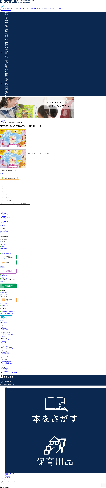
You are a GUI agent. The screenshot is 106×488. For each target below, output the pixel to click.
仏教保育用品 (5, 346)
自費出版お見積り (6, 371)
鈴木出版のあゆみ (6, 353)
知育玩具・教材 (5, 339)
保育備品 (4, 342)
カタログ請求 (5, 369)
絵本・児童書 (5, 329)
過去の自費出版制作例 (7, 363)
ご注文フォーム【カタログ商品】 (9, 372)
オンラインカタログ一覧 (7, 348)
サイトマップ (5, 382)
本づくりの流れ (5, 362)
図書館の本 (4, 328)
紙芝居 (3, 336)
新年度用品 (4, 344)
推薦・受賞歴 (5, 356)
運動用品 (4, 341)
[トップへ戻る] (0, 486)
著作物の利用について (7, 381)
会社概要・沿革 (5, 352)
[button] (12, 230)
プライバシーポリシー (7, 379)
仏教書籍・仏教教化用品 (7, 334)
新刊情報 (4, 327)
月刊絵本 (4, 331)
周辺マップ (4, 357)
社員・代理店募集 (6, 354)
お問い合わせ (5, 368)
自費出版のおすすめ (6, 361)
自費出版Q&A (5, 365)
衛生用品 (4, 343)
